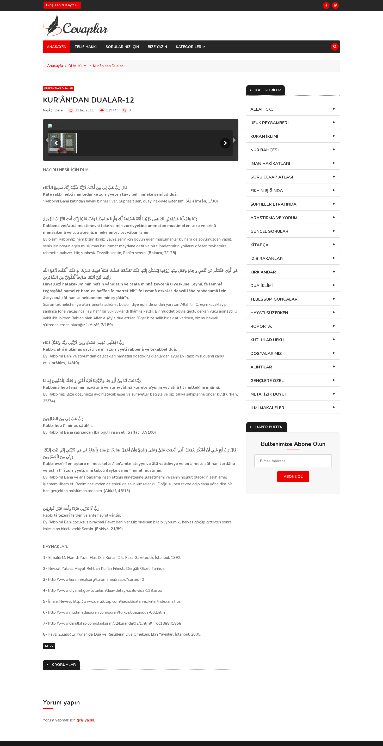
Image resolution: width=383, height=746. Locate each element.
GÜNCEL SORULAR (269, 231)
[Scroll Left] (56, 143)
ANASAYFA (56, 46)
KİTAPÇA (259, 245)
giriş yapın (85, 720)
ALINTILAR (261, 367)
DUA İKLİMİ (78, 65)
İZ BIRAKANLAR (266, 258)
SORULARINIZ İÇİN (122, 46)
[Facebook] (326, 5)
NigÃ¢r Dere (53, 110)
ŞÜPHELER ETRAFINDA (273, 204)
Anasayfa (55, 65)
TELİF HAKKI (86, 46)
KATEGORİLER (189, 46)
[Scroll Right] (225, 143)
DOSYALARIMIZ (266, 353)
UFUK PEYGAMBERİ (269, 123)
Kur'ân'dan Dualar (108, 65)
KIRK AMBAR (263, 272)
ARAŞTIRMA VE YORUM (273, 218)
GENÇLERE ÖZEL (267, 381)
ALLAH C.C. (261, 109)
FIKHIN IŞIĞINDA (266, 191)
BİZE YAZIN (157, 46)
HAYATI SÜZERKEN (269, 313)
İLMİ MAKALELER (267, 408)
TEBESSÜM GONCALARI (274, 299)
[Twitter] (335, 5)
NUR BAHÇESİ (264, 150)
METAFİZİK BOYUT (268, 394)
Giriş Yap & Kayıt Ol (62, 5)
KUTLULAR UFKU (267, 340)
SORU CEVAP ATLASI (271, 177)
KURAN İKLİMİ (264, 136)
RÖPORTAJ (261, 326)
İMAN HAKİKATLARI (270, 163)
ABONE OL (293, 476)
